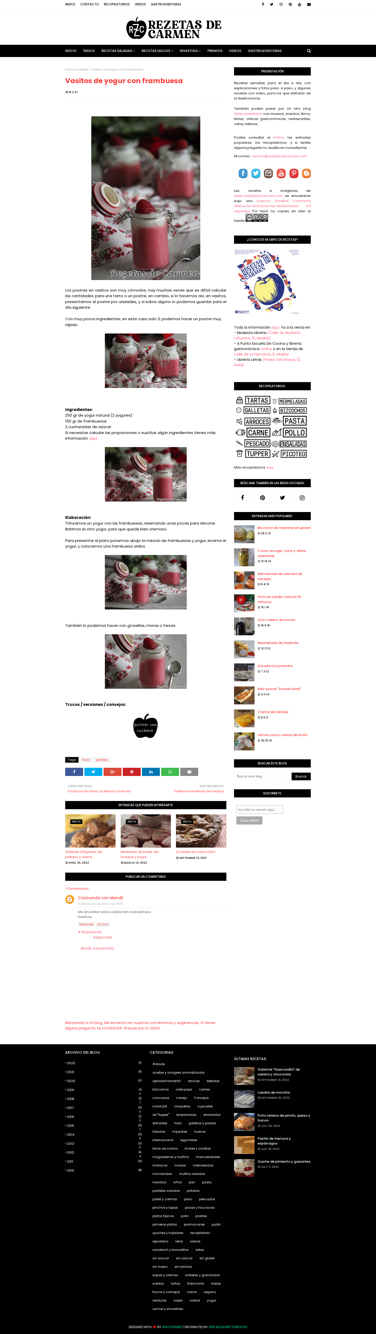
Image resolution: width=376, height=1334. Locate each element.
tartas (175, 1283)
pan (192, 1182)
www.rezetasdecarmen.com (258, 195)
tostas (216, 1283)
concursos (160, 1098)
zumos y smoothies (167, 1309)
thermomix (195, 1283)
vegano (210, 1292)
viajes (178, 1300)
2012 (104, 1152)
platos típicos (163, 1216)
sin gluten (207, 1258)
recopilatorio (200, 1233)
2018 (104, 1099)
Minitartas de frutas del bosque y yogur (140, 854)
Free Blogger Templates (228, 1327)
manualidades (208, 1157)
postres (82, 69)
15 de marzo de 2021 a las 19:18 (100, 904)
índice (278, 137)
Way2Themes (172, 1327)
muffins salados (192, 1174)
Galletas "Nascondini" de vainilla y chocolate (279, 1072)
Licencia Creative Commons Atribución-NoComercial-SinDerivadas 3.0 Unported (272, 206)
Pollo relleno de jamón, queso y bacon (284, 1118)
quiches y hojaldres (167, 1233)
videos (195, 1300)
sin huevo (160, 1266)
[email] (308, 4)
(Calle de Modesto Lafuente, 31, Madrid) (267, 335)
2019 (104, 1090)
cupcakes (205, 1106)
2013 (104, 1143)
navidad (159, 1182)
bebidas (213, 1081)
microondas (162, 1174)
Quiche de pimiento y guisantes (284, 1161)
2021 (104, 1072)
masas (180, 1165)
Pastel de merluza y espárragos (274, 1141)
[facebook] (263, 4)
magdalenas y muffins (170, 1157)
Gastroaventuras (166, 4)
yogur (211, 1300)
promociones (194, 1224)
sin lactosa (183, 1266)
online (266, 348)
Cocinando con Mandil (100, 898)
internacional (162, 1140)
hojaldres (179, 1131)
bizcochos (160, 1089)
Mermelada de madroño (278, 642)
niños (177, 1182)
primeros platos (164, 1224)
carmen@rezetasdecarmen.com (279, 156)
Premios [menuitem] (214, 50)
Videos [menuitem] (235, 50)
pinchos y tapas (165, 1207)
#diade (158, 1064)
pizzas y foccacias (200, 1207)
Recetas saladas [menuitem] (117, 50)
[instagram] (281, 4)
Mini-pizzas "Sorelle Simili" (279, 688)
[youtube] (299, 4)
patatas (193, 1190)
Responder (86, 924)
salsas (195, 1241)
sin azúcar (184, 1258)
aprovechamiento (166, 1081)
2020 (104, 1081)
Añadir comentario (97, 948)
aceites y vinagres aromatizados (178, 1072)
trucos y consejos (166, 1292)
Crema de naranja (273, 711)
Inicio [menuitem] (70, 50)
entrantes (159, 1123)
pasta (207, 1182)
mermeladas (203, 1165)
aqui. (275, 327)
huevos (200, 1131)
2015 (104, 1125)
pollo (185, 1216)
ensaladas (212, 1115)
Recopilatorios (117, 4)
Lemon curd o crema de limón (282, 734)
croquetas (182, 1106)
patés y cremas (164, 1199)
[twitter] (271, 4)
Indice (70, 4)
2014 (104, 1134)
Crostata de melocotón (195, 851)
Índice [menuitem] (89, 50)
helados (158, 1131)
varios (192, 1292)
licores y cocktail (198, 1148)
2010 (104, 1170)
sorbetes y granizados (202, 1275)
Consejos (201, 1098)
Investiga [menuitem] (189, 50)
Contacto (89, 4)
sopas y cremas (165, 1275)
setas (199, 1250)
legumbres (188, 1140)
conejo (181, 1098)
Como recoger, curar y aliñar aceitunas (282, 553)
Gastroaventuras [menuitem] (265, 50)
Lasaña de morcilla (274, 1092)
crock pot (159, 1106)
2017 (104, 1107)
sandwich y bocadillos (170, 1250)
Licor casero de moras (276, 619)
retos (179, 1241)
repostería (160, 1241)
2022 (104, 1063)
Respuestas (91, 932)
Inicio (69, 69)
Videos (140, 4)
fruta (86, 760)
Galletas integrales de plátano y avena (83, 854)
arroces (194, 1081)
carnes (204, 1089)
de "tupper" (160, 1115)
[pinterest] (290, 4)
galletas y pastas (202, 1123)
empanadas (186, 1115)
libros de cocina (165, 1148)
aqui (93, 438)
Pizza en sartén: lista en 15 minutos (279, 599)
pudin (216, 1224)
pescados (207, 1199)
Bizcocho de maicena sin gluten (284, 527)
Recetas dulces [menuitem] (156, 50)
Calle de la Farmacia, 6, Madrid (261, 354)
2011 (104, 1161)
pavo (188, 1199)
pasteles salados (166, 1190)
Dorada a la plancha (275, 665)
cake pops (184, 1089)
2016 (104, 1116)
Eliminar (102, 924)
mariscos (160, 1165)
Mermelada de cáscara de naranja (280, 576)
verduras (159, 1300)
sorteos (158, 1283)
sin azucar (160, 1258)
